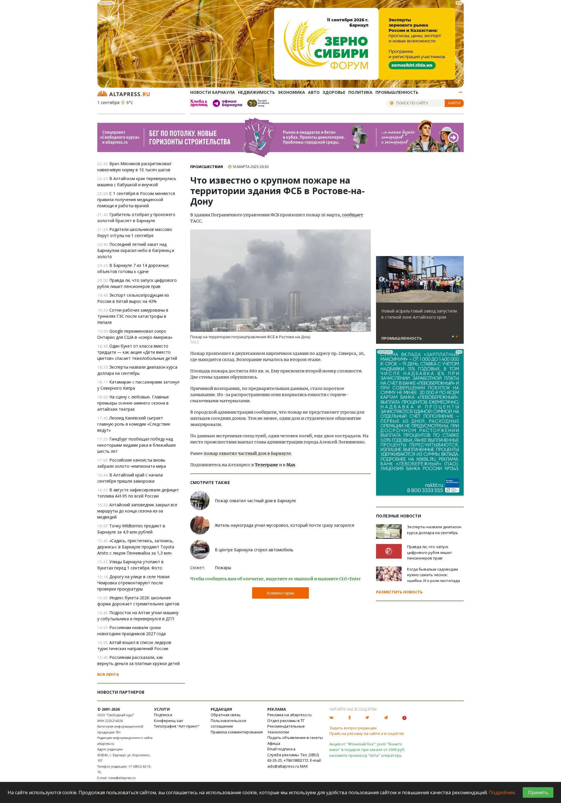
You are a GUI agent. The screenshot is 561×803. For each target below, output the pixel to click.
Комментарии (280, 593)
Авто (314, 92)
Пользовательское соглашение (228, 723)
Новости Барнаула (212, 92)
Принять (538, 792)
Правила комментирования (237, 732)
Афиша (273, 743)
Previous (382, 279)
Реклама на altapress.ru (289, 714)
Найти (454, 103)
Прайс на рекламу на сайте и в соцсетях (366, 733)
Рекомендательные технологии (286, 729)
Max (290, 464)
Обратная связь (226, 714)
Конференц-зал (168, 720)
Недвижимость (256, 92)
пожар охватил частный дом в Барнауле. (248, 453)
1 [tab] (452, 336)
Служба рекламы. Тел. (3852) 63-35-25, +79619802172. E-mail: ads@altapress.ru (294, 760)
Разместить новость (399, 592)
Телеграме (266, 464)
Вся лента (108, 674)
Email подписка (281, 749)
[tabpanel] (420, 302)
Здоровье (334, 92)
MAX (304, 766)
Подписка (163, 714)
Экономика (291, 92)
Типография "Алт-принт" (177, 726)
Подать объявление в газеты (295, 737)
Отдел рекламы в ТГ (285, 720)
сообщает (352, 214)
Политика (360, 92)
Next (458, 279)
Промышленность (396, 92)
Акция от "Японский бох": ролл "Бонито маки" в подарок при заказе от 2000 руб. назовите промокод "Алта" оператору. (367, 749)
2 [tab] (456, 336)
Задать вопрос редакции (353, 728)
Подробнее (502, 792)
